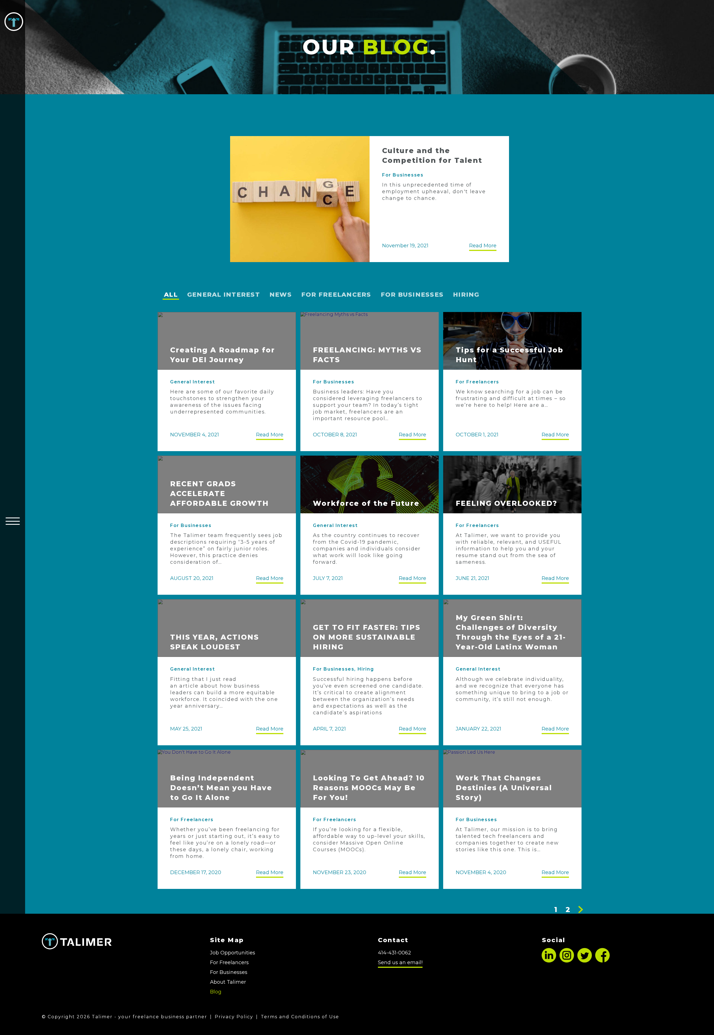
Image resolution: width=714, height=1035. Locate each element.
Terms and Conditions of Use (300, 1016)
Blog (215, 992)
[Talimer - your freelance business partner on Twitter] (584, 961)
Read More (482, 247)
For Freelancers (336, 294)
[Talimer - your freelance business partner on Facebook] (602, 961)
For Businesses (402, 175)
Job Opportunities (232, 953)
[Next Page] (580, 909)
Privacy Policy (234, 1016)
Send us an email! (400, 962)
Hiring (466, 294)
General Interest (223, 294)
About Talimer (228, 982)
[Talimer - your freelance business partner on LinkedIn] (549, 961)
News (280, 294)
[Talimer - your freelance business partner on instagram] (566, 961)
